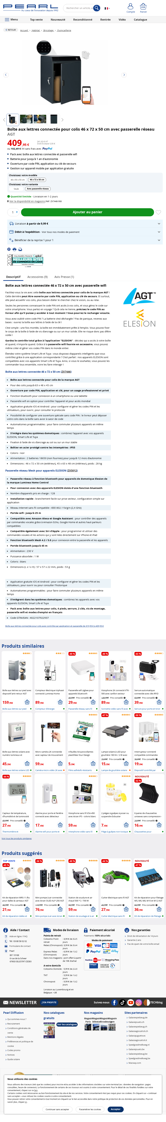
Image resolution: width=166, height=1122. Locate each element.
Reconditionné (82, 19)
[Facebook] (10, 249)
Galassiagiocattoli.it (138, 1040)
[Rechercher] (96, 8)
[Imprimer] (15, 249)
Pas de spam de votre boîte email (143, 943)
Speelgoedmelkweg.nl (139, 1044)
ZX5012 (72, 470)
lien (35, 1090)
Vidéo (122, 19)
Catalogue (140, 19)
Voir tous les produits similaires (17, 838)
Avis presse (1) (64, 277)
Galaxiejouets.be (136, 1049)
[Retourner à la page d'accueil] (30, 8)
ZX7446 (66, 372)
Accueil (24, 30)
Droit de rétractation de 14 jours (142, 936)
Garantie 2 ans (134, 940)
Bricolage (48, 30)
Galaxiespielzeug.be (138, 1053)
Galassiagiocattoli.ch (138, 1031)
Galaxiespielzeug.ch (138, 1026)
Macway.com (135, 1062)
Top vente (36, 19)
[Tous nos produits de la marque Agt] (139, 295)
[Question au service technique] (21, 249)
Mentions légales (15, 1036)
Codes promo (13, 1050)
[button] (27, 201)
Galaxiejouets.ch (136, 1022)
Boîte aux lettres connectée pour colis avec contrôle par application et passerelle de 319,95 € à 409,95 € (54, 626)
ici (26, 1102)
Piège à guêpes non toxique (114, 831)
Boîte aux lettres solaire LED (15, 770)
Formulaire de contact (20, 946)
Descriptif (13, 277)
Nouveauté (58, 19)
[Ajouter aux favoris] (158, 212)
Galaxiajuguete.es (137, 1035)
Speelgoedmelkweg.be (139, 1058)
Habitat (35, 30)
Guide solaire (13, 1059)
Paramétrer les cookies (90, 1109)
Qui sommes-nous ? (16, 1019)
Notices (11, 1054)
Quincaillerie (64, 30)
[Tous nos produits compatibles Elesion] (139, 316)
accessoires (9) (37, 277)
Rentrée (105, 19)
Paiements (97, 935)
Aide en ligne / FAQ (18, 936)
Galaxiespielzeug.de (138, 1017)
